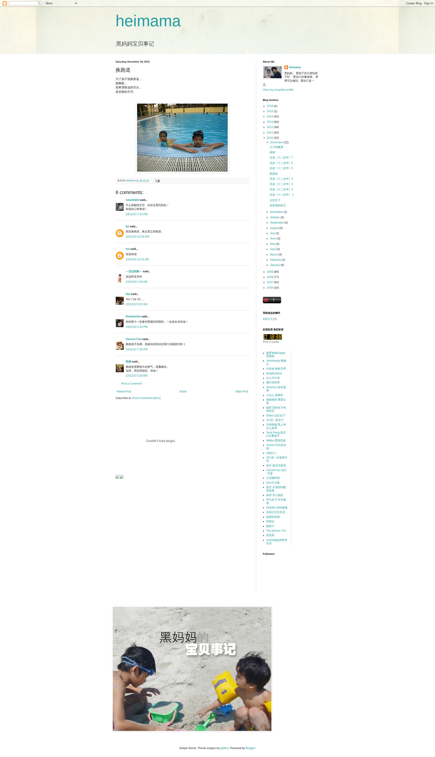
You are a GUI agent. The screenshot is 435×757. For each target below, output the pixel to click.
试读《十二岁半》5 (281, 168)
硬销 (272, 152)
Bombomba (133, 316)
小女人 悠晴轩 (274, 395)
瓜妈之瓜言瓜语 (275, 512)
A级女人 (271, 453)
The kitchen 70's (276, 530)
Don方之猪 (273, 482)
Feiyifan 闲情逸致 (277, 507)
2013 (270, 122)
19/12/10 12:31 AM (137, 259)
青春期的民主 (278, 205)
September (277, 222)
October (275, 217)
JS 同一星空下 (275, 420)
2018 (270, 106)
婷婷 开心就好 (274, 495)
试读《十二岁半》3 (281, 184)
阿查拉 (270, 521)
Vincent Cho (133, 339)
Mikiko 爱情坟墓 (276, 440)
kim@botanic (274, 373)
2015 (270, 111)
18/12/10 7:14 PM (136, 214)
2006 (270, 287)
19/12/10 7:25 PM (136, 349)
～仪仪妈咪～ (134, 271)
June (273, 238)
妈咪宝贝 (268, 319)
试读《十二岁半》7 (281, 157)
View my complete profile (278, 89)
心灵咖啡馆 (273, 478)
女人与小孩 (273, 378)
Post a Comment (131, 383)
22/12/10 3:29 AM (136, 375)
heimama (148, 21)
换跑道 (274, 173)
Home (183, 391)
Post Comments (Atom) (146, 398)
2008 (270, 277)
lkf (127, 226)
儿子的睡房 (276, 147)
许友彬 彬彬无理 (276, 368)
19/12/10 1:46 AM (136, 281)
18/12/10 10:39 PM (137, 236)
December (277, 142)
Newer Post (124, 391)
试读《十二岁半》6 (281, 163)
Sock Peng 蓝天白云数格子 (276, 434)
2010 (270, 137)
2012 (270, 127)
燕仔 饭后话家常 (276, 465)
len (128, 249)
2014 (270, 116)
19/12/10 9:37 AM (136, 304)
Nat (128, 294)
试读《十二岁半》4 (281, 178)
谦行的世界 (273, 382)
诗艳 (128, 361)
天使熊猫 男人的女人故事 (276, 426)
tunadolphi (132, 200)
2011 (270, 132)
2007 (270, 282)
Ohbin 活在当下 (275, 415)
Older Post (241, 391)
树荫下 (270, 526)
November (277, 212)
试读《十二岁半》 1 (282, 194)
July (273, 233)
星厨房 (270, 535)
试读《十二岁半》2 (281, 189)
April (273, 249)
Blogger (250, 748)
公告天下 (275, 200)
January (275, 265)
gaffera (224, 748)
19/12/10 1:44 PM (136, 327)
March (274, 254)
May (273, 244)
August (274, 228)
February (276, 259)
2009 (270, 271)
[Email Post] (157, 180)
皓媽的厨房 (273, 516)
